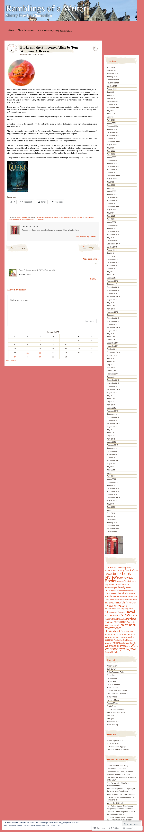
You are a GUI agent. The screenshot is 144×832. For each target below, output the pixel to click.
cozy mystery (109, 584)
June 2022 (111, 185)
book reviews (125, 577)
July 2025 (110, 92)
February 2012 (112, 445)
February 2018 (112, 259)
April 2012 (111, 439)
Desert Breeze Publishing (117, 586)
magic (107, 602)
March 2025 (111, 98)
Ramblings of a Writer (46, 8)
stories (131, 636)
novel (130, 611)
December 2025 (113, 79)
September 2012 (113, 423)
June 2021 (111, 216)
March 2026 (111, 70)
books (19, 217)
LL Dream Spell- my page (116, 746)
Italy (131, 596)
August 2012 (112, 426)
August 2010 (112, 500)
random (134, 615)
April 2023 (111, 154)
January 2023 (112, 163)
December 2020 (113, 231)
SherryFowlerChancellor (116, 709)
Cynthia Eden (112, 678)
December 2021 (113, 197)
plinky (125, 614)
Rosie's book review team (120, 626)
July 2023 (110, 148)
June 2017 (111, 274)
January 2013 (112, 414)
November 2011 (113, 454)
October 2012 (112, 420)
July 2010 (110, 504)
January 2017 (112, 284)
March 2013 (111, 408)
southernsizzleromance (116, 712)
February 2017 (112, 281)
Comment (89, 321)
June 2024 (111, 113)
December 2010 (113, 488)
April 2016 (111, 308)
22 (40, 352)
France (60, 217)
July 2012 (110, 429)
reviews (24, 217)
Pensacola (115, 615)
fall (116, 587)
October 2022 (112, 172)
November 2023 (113, 135)
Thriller (115, 642)
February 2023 (112, 160)
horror (126, 596)
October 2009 (112, 531)
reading (123, 619)
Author (42, 54)
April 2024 (111, 120)
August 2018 (112, 250)
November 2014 (113, 346)
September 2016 (113, 296)
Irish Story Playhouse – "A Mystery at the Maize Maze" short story (121, 789)
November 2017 (113, 265)
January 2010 (112, 522)
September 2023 (113, 141)
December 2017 (113, 262)
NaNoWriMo (110, 608)
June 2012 (111, 432)
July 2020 (110, 237)
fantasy (128, 587)
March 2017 (111, 278)
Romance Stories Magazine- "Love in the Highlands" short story (121, 812)
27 (15, 356)
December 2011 (113, 451)
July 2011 (110, 466)
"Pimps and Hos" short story (117, 765)
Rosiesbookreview (28, 219)
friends (131, 590)
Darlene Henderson (114, 684)
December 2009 (113, 525)
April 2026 (111, 67)
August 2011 (112, 463)
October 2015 (112, 324)
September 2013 (113, 389)
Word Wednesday (121, 647)
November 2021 (113, 200)
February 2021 (112, 225)
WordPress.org (112, 724)
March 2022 (111, 191)
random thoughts (112, 618)
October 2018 (112, 247)
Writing (126, 649)
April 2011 (111, 476)
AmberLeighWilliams (115, 740)
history (73, 217)
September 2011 (113, 460)
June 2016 (111, 305)
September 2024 (113, 107)
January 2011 (112, 485)
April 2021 (111, 219)
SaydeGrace (111, 706)
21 (28, 352)
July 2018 (110, 253)
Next (84, 247)
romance (120, 621)
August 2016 (112, 299)
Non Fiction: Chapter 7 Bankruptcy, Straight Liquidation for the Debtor (120, 807)
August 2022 (112, 178)
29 (40, 356)
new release (119, 611)
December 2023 (113, 132)
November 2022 (113, 169)
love (135, 599)
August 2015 (112, 330)
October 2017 (112, 268)
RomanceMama (113, 700)
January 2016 (112, 315)
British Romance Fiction (116, 672)
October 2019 (112, 240)
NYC (107, 615)
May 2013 (110, 401)
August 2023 (112, 144)
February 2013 (112, 411)
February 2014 (112, 374)
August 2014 (112, 355)
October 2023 (112, 138)
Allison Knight (112, 666)
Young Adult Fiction (111, 652)
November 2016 (113, 290)
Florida (115, 591)
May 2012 (110, 435)
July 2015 (110, 333)
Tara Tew (110, 715)
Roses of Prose (113, 703)
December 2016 (113, 287)
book (51, 217)
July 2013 (110, 395)
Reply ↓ (93, 279)
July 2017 (110, 271)
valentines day (131, 643)
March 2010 (111, 516)
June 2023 (111, 151)
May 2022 (110, 188)
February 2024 (112, 126)
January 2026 (112, 76)
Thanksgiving (118, 640)
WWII (133, 649)
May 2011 (110, 473)
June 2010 (111, 507)
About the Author (26, 30)
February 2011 (112, 482)
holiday (120, 596)
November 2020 (113, 234)
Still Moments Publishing (118, 637)
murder (121, 602)
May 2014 (110, 364)
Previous (21, 247)
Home (11, 29)
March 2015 (111, 339)
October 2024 (112, 104)
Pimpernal (79, 217)
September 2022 (113, 175)
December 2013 (113, 380)
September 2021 (113, 206)
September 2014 (113, 352)
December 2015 (113, 318)
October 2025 (112, 86)
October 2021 (112, 203)
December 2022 (113, 166)
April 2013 (111, 404)
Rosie (116, 625)
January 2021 (112, 228)
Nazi (118, 608)
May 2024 (110, 117)
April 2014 (111, 367)
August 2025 (112, 89)
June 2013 (111, 398)
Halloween (111, 593)
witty (128, 646)
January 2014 (112, 377)
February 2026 (112, 73)
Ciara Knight (111, 675)
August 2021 (112, 209)
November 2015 (113, 321)
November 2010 (113, 491)
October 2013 (112, 386)
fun (135, 590)
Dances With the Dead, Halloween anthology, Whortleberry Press (120, 772)
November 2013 (113, 383)
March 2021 (111, 222)
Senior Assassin (111, 634)
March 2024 (111, 123)
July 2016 (110, 302)
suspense (109, 639)
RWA (131, 631)
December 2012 (113, 417)
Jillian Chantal (112, 687)
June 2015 (111, 336)
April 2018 (111, 256)
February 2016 (112, 312)
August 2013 (112, 392)
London (129, 599)
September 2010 (113, 497)
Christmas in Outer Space (116, 768)
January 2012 (112, 448)
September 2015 (113, 327)
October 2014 (112, 349)
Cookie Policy (55, 825)
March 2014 (111, 370)
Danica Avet (111, 681)
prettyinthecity (112, 696)
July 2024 (110, 110)
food (120, 590)
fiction (56, 217)
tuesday (122, 642)
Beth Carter (111, 669)
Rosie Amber (24, 270)
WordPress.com (113, 721)
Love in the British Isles (115, 803)
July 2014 (110, 358)
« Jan (8, 360)
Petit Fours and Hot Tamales (117, 693)
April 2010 (111, 513)
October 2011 (112, 457)
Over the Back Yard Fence (117, 690)
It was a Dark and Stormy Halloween (121, 794)
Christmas (130, 581)
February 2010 (112, 519)
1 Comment (39, 219)
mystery (121, 605)
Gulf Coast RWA (113, 743)
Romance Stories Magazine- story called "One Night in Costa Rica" (120, 818)
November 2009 (113, 528)
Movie (113, 602)
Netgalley (124, 608)
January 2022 (112, 194)
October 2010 (112, 494)
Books (110, 580)
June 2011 (111, 469)
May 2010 (110, 510)
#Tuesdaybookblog (42, 217)
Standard (94, 48)
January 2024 (112, 129)
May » (13, 360)
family (121, 587)
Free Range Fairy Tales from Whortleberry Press (118, 784)
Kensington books (118, 599)
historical (67, 217)
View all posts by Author (86, 236)
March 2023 (111, 157)
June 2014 (111, 361)
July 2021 (110, 213)
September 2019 (113, 243)
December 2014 (113, 343)
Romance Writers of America (118, 749)
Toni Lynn (110, 718)
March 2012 (111, 442)
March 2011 (111, 479)
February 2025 (112, 101)
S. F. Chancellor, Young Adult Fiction (54, 30)
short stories (124, 634)
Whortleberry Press (116, 646)
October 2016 (112, 293)
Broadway (120, 582)
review (86, 217)
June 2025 (111, 95)
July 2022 (110, 182)
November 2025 (113, 82)
